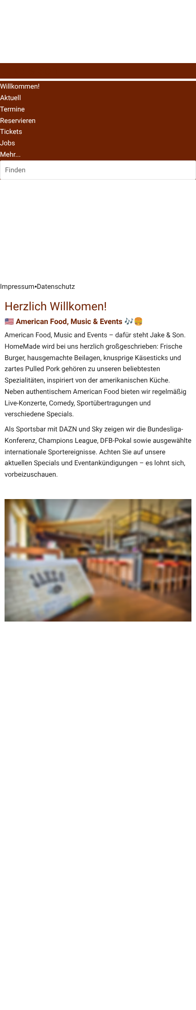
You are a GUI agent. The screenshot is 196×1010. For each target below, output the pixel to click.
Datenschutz (56, 286)
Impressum (17, 286)
